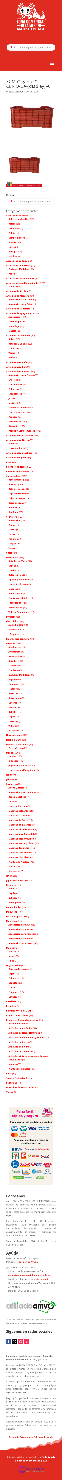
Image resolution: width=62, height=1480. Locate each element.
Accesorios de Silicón (17, 260)
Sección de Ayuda (28, 1261)
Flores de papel (14, 735)
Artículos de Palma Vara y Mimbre (26, 1037)
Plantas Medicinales (19, 1068)
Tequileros (14, 543)
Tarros (12, 529)
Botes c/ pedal (16, 484)
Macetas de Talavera (19, 824)
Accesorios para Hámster (22, 933)
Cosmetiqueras (16, 321)
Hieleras (12, 507)
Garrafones (14, 698)
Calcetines (14, 228)
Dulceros (13, 443)
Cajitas (12, 565)
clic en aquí (42, 1279)
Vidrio (11, 725)
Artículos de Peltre (18, 1042)
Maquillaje (14, 326)
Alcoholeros (14, 647)
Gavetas (12, 996)
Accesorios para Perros (21, 943)
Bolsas (11, 223)
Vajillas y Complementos (21, 430)
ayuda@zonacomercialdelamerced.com (29, 1275)
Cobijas (12, 233)
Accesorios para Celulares (20, 278)
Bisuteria (11, 462)
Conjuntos (13, 992)
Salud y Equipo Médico (18, 1078)
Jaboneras (11, 779)
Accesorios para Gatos (20, 929)
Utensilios (13, 426)
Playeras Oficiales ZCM (18, 1010)
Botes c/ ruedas (17, 488)
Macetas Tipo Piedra (19, 857)
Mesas (11, 956)
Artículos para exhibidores (20, 435)
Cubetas (12, 897)
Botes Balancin (16, 479)
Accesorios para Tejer (20, 304)
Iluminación (14, 629)
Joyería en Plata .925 (17, 880)
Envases (10, 643)
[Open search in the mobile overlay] (31, 47)
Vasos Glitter (15, 607)
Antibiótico (14, 651)
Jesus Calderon (16, 91)
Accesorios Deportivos (18, 265)
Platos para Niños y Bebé (22, 770)
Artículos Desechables (18, 335)
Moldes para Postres (19, 407)
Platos (11, 866)
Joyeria (10, 875)
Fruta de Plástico (17, 806)
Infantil (10, 752)
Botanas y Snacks (18, 343)
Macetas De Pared (18, 820)
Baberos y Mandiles (18, 219)
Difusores (11, 616)
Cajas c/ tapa (15, 502)
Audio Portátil (15, 624)
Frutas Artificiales (18, 584)
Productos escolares (17, 1015)
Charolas (13, 379)
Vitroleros (13, 730)
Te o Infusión (15, 748)
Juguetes (13, 760)
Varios (11, 352)
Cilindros (13, 665)
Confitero (13, 670)
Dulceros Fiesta (16, 574)
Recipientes (14, 421)
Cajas (11, 973)
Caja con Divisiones (18, 493)
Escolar (12, 756)
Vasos (11, 273)
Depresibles (14, 679)
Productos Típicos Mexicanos (22, 1020)
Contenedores (16, 384)
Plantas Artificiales (18, 598)
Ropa (9, 1073)
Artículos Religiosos (17, 457)
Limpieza (11, 885)
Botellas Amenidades (17, 471)
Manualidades (13, 907)
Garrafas (13, 693)
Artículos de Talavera (20, 1051)
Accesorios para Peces (20, 938)
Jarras (11, 398)
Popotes (12, 416)
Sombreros (14, 256)
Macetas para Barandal (21, 834)
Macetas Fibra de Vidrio (21, 829)
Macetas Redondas (18, 847)
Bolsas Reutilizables (17, 466)
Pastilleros (14, 707)
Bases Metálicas (17, 796)
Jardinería (11, 784)
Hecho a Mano (14, 739)
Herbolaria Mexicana (17, 744)
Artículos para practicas (19, 452)
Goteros (12, 702)
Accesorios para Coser (20, 299)
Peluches (11, 1006)
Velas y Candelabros (19, 612)
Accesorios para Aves (20, 924)
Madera (12, 286)
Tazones (13, 538)
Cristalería (11, 516)
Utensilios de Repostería (19, 1087)
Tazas (11, 534)
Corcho (12, 570)
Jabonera (11, 774)
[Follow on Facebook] (8, 1341)
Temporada (14, 602)
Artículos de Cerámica (20, 1028)
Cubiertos (13, 348)
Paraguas (13, 251)
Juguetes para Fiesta (19, 765)
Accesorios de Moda (17, 215)
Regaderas (14, 871)
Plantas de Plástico (18, 861)
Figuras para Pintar (18, 579)
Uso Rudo (13, 512)
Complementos (16, 237)
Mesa (11, 402)
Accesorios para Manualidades (22, 283)
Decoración (12, 557)
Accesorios (14, 316)
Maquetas (11, 911)
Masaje (12, 330)
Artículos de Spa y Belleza (20, 313)
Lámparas (13, 634)
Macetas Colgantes (19, 810)
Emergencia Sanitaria (17, 638)
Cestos (12, 987)
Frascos (12, 688)
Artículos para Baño (17, 362)
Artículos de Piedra (18, 1046)
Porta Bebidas (16, 448)
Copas (11, 525)
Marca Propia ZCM (16, 916)
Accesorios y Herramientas (23, 792)
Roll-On (12, 711)
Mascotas (11, 921)
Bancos (12, 951)
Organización (13, 965)
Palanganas (14, 902)
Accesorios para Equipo (21, 375)
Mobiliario (11, 947)
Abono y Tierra (16, 787)
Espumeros (14, 684)
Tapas (11, 716)
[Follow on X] (14, 1341)
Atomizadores (16, 656)
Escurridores (15, 393)
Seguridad (11, 1082)
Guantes (13, 242)
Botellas (12, 661)
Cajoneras (13, 978)
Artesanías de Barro (19, 1023)
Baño (11, 888)
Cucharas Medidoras (19, 269)
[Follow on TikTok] (26, 1341)
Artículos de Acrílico (17, 291)
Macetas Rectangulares (21, 843)
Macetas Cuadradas (19, 815)
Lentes (12, 246)
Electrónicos (13, 621)
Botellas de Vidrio (17, 561)
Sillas (11, 960)
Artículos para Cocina (17, 371)
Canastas (13, 982)
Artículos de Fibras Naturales (24, 1032)
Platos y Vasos (16, 412)
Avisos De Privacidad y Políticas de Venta (31, 1437)
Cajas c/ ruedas (16, 498)
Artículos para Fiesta (17, 440)
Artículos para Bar (16, 366)
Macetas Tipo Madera (20, 852)
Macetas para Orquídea (21, 838)
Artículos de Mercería (17, 295)
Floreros (12, 801)
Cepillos (12, 893)
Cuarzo (10, 552)
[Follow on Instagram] (20, 1341)
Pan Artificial (15, 593)
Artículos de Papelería (18, 308)
